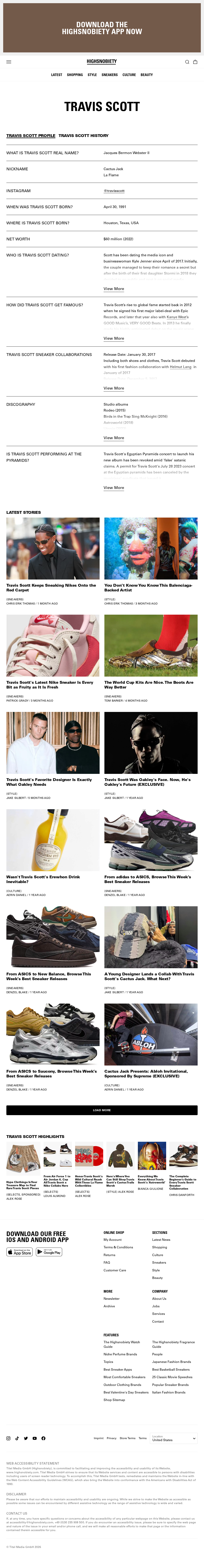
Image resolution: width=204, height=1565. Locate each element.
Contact (158, 1321)
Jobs (156, 1306)
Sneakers (110, 74)
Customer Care (115, 1270)
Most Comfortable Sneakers (124, 1377)
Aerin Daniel (16, 895)
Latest (56, 74)
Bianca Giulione (150, 1189)
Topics (108, 1362)
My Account (113, 1239)
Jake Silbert (16, 798)
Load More (102, 1110)
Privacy (112, 1438)
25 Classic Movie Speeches (172, 1377)
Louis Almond (55, 1196)
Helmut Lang (180, 366)
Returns (109, 1255)
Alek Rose (14, 1199)
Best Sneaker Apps (118, 1369)
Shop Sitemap (114, 1400)
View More (114, 288)
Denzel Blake (115, 895)
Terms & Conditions (118, 1247)
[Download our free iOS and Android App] (19, 1252)
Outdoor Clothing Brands (122, 1385)
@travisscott (114, 190)
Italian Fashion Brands (168, 1392)
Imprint (99, 1438)
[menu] (8, 62)
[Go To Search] (187, 62)
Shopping (75, 74)
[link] (53, 561)
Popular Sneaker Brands (170, 1385)
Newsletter (112, 1298)
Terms (143, 1438)
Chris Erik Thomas (20, 603)
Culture (129, 74)
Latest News (161, 1239)
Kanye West (176, 316)
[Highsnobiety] (102, 62)
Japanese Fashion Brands (171, 1362)
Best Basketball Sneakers (171, 1369)
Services (158, 1314)
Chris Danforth (181, 1195)
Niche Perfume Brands (120, 1354)
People (157, 1354)
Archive (109, 1306)
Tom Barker (113, 700)
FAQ (107, 1262)
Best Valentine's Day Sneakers (126, 1392)
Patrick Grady (17, 700)
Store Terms (127, 1438)
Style (92, 74)
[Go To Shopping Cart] (195, 62)
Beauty (147, 74)
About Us (159, 1298)
